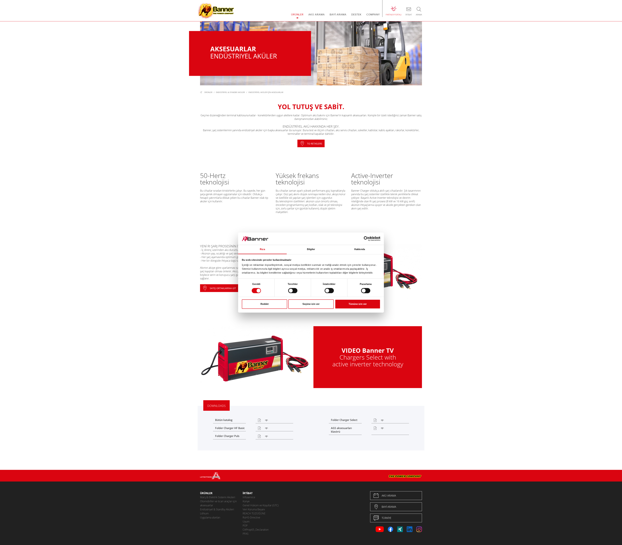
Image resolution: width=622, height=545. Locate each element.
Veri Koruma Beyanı (254, 509)
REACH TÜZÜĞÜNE (254, 513)
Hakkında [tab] (359, 249)
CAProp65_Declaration (256, 529)
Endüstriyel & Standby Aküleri (230, 92)
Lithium (204, 513)
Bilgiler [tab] (311, 249)
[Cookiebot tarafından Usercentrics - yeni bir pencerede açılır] (366, 238)
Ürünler (208, 92)
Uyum (246, 521)
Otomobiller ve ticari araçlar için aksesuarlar (218, 503)
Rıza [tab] (262, 249)
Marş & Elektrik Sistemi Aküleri (217, 497)
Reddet (264, 304)
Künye (246, 501)
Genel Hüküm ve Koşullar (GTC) (260, 505)
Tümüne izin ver (358, 304)
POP (245, 525)
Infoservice (249, 497)
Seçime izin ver (311, 304)
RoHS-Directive (251, 517)
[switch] (292, 290)
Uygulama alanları (210, 517)
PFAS (245, 533)
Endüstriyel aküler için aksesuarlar (265, 92)
